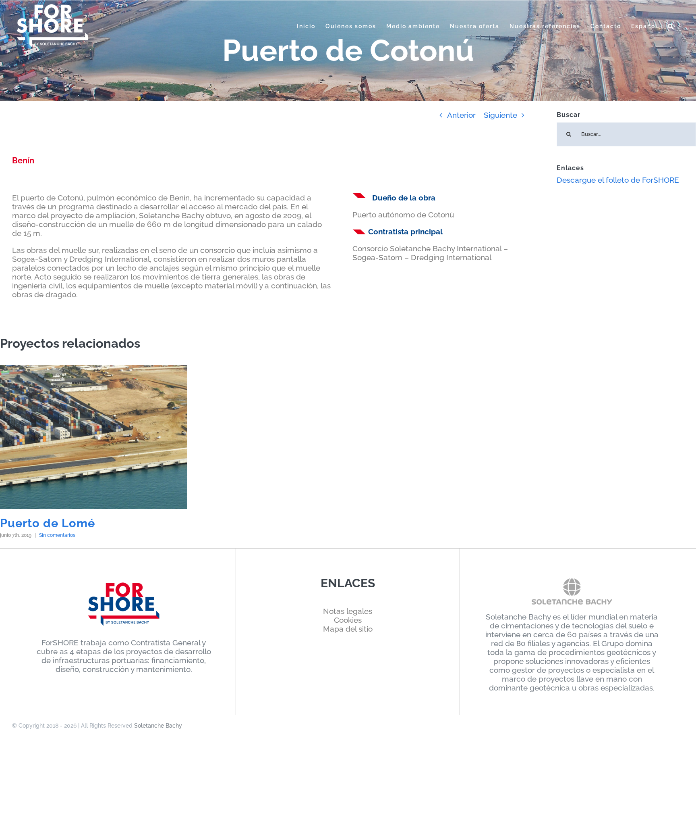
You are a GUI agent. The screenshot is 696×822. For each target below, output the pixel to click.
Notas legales (347, 611)
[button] (671, 26)
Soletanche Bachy (158, 725)
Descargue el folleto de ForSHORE (618, 179)
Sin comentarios (57, 535)
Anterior (461, 115)
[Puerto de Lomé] (93, 437)
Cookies (348, 619)
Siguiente (500, 115)
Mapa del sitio (348, 628)
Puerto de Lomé (47, 523)
